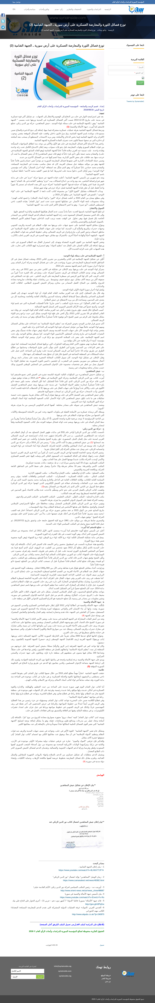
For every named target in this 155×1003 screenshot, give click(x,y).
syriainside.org (65, 976)
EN (14, 9)
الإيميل (140, 67)
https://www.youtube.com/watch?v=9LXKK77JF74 (81, 870)
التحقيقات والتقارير (74, 9)
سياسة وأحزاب (29, 9)
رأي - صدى (59, 9)
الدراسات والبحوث (94, 9)
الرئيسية (108, 9)
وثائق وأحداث (44, 9)
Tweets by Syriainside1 (135, 101)
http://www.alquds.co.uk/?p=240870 (88, 914)
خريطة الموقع (106, 975)
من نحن (108, 981)
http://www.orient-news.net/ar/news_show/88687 (82, 890)
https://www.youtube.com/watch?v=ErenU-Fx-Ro (82, 897)
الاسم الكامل (16, 971)
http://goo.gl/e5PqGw (94, 904)
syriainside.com (64, 971)
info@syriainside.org (62, 966)
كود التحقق (139, 73)
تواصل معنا (16, 2)
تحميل (102, 945)
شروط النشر (106, 978)
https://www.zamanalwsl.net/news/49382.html (83, 880)
